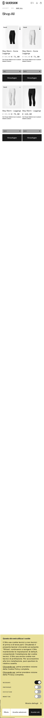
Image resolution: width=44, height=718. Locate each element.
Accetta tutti (35, 712)
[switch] (37, 687)
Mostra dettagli (31, 703)
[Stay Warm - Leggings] (12, 97)
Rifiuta (6, 712)
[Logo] (10, 3)
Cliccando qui (9, 666)
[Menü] (32, 3)
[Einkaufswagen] (41, 3)
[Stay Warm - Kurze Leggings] (12, 37)
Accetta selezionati (19, 712)
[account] (37, 3)
